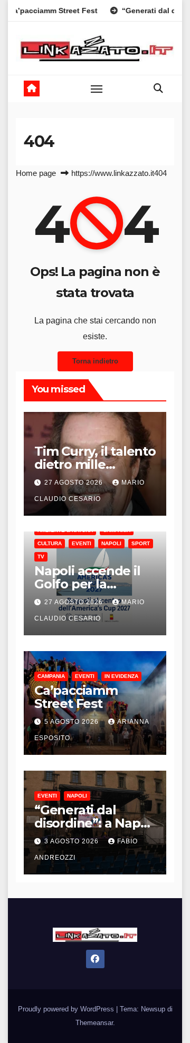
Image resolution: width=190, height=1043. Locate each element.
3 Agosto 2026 (72, 841)
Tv (40, 556)
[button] (158, 88)
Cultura (49, 543)
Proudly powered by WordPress (67, 1009)
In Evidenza (121, 676)
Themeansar (94, 1023)
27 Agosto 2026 (74, 482)
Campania (51, 676)
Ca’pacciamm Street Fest (76, 697)
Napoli (111, 543)
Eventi (81, 543)
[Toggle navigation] (96, 88)
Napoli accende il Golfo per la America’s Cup (87, 584)
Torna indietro (95, 361)
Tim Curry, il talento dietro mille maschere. (95, 464)
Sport (140, 543)
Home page (36, 173)
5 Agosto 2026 (72, 721)
